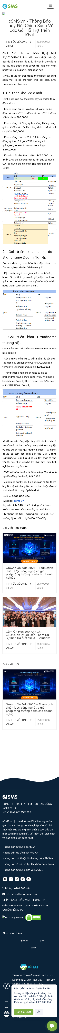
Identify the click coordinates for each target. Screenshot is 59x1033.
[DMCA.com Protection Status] (33, 917)
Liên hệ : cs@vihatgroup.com (21, 894)
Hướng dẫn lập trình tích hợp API (20, 852)
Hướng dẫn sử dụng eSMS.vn (18, 846)
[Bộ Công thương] (13, 917)
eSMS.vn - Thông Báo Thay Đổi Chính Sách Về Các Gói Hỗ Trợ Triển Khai (29, 28)
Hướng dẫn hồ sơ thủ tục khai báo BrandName (28, 864)
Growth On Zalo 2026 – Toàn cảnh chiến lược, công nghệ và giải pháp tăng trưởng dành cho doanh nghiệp (29, 572)
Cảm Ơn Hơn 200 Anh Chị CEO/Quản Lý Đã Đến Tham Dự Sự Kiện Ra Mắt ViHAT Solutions (28, 635)
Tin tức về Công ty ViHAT (18, 44)
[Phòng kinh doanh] (5, 879)
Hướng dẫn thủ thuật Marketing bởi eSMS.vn (27, 858)
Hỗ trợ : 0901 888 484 (17, 888)
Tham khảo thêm (12, 933)
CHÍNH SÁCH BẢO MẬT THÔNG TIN (23, 899)
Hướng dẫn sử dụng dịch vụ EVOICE (22, 869)
